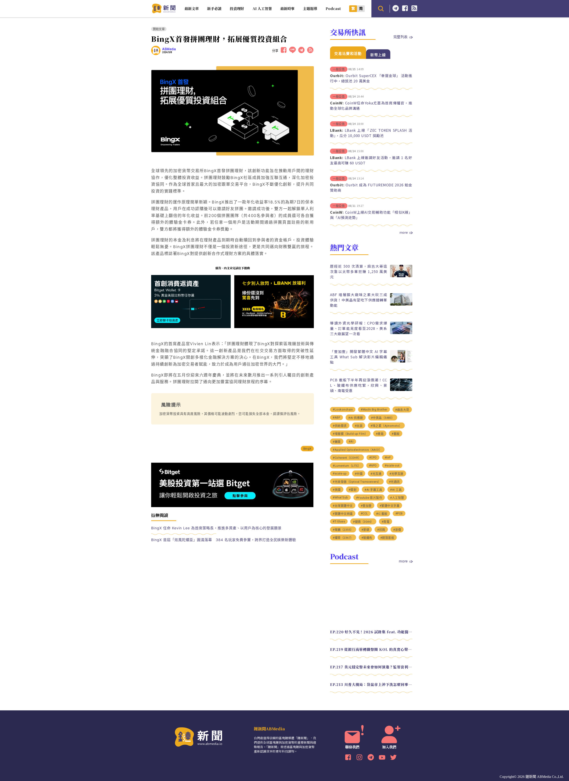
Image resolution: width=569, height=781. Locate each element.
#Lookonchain (343, 409)
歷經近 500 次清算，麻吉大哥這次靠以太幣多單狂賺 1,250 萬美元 (358, 271)
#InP (388, 457)
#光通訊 (394, 481)
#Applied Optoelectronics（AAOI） (357, 449)
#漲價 (397, 529)
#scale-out (392, 465)
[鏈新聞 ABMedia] (163, 12)
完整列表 (400, 36)
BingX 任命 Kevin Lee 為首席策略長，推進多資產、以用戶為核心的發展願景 (216, 528)
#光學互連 (396, 473)
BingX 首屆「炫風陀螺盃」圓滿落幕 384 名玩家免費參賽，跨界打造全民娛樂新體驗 (223, 540)
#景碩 (365, 529)
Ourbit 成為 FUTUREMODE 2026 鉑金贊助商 (371, 187)
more (403, 232)
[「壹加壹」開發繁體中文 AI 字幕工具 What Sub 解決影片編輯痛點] (401, 361)
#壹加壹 (366, 505)
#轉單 (337, 441)
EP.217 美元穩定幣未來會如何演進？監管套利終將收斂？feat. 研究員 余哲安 (371, 666)
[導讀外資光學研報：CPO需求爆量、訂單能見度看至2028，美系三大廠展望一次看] (401, 333)
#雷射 (353, 489)
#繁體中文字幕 (390, 505)
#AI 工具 (396, 489)
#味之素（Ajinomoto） (386, 425)
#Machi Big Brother (374, 409)
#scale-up (340, 473)
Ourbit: (337, 75)
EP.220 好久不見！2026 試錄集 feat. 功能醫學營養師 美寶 (371, 631)
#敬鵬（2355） (343, 529)
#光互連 (376, 473)
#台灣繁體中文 (343, 505)
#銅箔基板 (387, 537)
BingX (307, 448)
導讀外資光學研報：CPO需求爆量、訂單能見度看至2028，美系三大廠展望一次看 (358, 328)
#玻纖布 (366, 537)
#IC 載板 (381, 513)
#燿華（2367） (343, 537)
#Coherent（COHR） (347, 457)
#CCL (364, 513)
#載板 (396, 433)
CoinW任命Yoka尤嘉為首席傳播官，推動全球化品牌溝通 (371, 105)
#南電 (386, 521)
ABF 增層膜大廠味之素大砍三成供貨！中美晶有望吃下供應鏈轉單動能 (358, 300)
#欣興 (381, 529)
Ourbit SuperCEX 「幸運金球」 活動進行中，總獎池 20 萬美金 (371, 78)
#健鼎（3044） (363, 521)
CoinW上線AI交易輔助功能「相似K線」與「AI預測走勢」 (371, 214)
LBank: (336, 130)
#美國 (337, 489)
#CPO (373, 457)
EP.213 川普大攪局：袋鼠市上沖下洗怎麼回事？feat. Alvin (371, 684)
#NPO (373, 465)
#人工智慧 (397, 497)
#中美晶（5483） (383, 417)
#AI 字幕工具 (373, 489)
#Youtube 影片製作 (369, 497)
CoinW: (337, 103)
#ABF (336, 417)
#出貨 (359, 425)
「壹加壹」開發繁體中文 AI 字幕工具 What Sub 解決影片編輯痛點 (358, 357)
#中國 (359, 473)
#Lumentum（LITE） (347, 465)
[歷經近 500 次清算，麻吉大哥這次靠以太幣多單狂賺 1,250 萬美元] (401, 276)
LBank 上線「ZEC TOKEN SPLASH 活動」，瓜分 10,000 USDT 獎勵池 (371, 133)
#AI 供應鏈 (355, 417)
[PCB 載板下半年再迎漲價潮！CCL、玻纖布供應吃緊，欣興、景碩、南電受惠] (401, 390)
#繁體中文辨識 (343, 513)
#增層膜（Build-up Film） (350, 433)
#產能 (380, 433)
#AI (351, 441)
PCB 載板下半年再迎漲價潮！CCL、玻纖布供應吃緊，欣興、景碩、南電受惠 (358, 385)
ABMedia (169, 49)
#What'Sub (340, 497)
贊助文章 (159, 29)
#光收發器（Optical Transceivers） (357, 481)
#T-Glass (339, 521)
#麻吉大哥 (402, 409)
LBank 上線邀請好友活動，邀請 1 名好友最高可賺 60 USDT (371, 160)
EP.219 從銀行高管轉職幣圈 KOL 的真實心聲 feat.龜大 (371, 649)
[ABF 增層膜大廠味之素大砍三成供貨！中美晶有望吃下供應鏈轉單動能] (401, 304)
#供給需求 (340, 425)
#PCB (399, 513)
